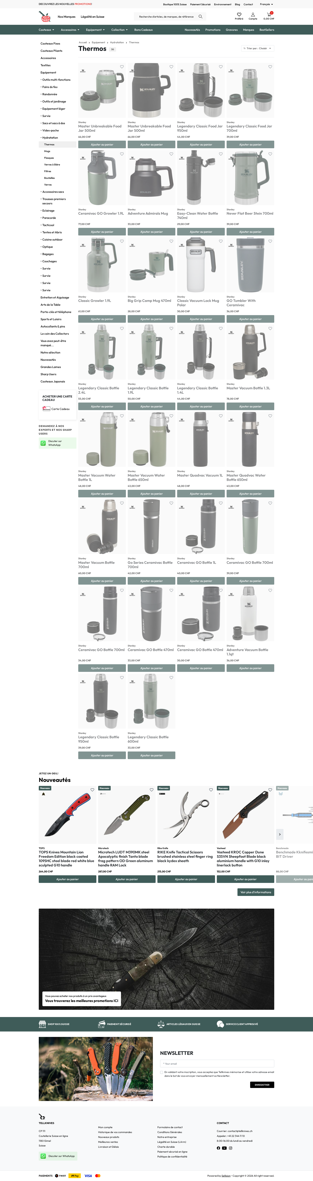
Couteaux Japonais (53, 381)
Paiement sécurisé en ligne (172, 1151)
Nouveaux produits (108, 1137)
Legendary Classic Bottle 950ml (98, 739)
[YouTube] (224, 1148)
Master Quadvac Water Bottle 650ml (246, 477)
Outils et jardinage (54, 101)
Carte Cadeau (60, 409)
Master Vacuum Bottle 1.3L (248, 388)
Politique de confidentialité (172, 1156)
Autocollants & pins (53, 326)
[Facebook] (218, 1148)
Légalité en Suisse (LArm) (171, 1142)
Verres (48, 184)
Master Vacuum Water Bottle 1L (97, 477)
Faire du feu (49, 87)
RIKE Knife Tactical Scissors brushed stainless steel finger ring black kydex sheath (185, 856)
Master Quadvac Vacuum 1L (200, 475)
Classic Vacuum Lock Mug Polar (198, 302)
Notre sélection (50, 352)
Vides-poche (50, 130)
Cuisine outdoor (52, 239)
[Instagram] (230, 1148)
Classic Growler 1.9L (94, 300)
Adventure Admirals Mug (148, 213)
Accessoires (48, 58)
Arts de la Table (50, 304)
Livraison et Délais (108, 1146)
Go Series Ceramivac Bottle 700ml (150, 564)
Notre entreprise (167, 1137)
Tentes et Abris (52, 232)
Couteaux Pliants (51, 50)
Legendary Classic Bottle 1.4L (197, 390)
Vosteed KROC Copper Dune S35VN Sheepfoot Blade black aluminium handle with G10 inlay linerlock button (243, 858)
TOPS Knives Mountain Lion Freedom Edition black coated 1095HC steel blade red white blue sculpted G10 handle (66, 858)
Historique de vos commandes (115, 1132)
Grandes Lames (51, 367)
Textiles (46, 65)
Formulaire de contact (170, 1127)
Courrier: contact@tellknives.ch (235, 1131)
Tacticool (48, 225)
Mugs (47, 151)
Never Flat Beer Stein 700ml (250, 213)
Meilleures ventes (108, 1142)
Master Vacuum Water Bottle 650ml (146, 477)
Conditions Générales (169, 1132)
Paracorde (49, 218)
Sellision (226, 1175)
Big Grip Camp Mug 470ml (149, 300)
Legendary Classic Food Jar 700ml (249, 128)
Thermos (49, 144)
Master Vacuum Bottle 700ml (96, 564)
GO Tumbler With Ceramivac (241, 302)
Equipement (48, 72)
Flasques (49, 157)
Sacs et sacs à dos (53, 123)
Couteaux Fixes (50, 43)
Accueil (83, 42)
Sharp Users (48, 374)
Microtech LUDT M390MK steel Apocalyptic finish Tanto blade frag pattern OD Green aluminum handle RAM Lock (125, 858)
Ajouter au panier (102, 144)
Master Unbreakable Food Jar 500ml (100, 128)
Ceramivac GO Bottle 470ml (151, 649)
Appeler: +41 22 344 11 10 (231, 1136)
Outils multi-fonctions (56, 79)
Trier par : (259, 48)
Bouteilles (49, 178)
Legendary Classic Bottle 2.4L (98, 390)
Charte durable (166, 1146)
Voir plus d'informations (256, 892)
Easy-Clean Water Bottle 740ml (197, 215)
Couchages (49, 261)
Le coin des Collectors (55, 333)
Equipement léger (53, 108)
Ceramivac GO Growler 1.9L (101, 213)
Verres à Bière (52, 164)
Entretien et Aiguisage (55, 297)
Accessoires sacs (53, 191)
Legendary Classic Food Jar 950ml (200, 128)
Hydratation (50, 137)
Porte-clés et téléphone (56, 312)
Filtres (47, 171)
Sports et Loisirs (51, 319)
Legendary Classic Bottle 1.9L (148, 390)
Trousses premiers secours (54, 201)
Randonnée (49, 94)
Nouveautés (48, 359)
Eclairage (48, 210)
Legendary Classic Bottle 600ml (148, 739)
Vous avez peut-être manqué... (53, 343)
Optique (47, 247)
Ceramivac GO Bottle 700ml (250, 562)
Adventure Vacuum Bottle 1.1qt (247, 651)
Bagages (48, 254)
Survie (46, 116)
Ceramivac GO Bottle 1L (196, 562)
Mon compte (105, 1127)
